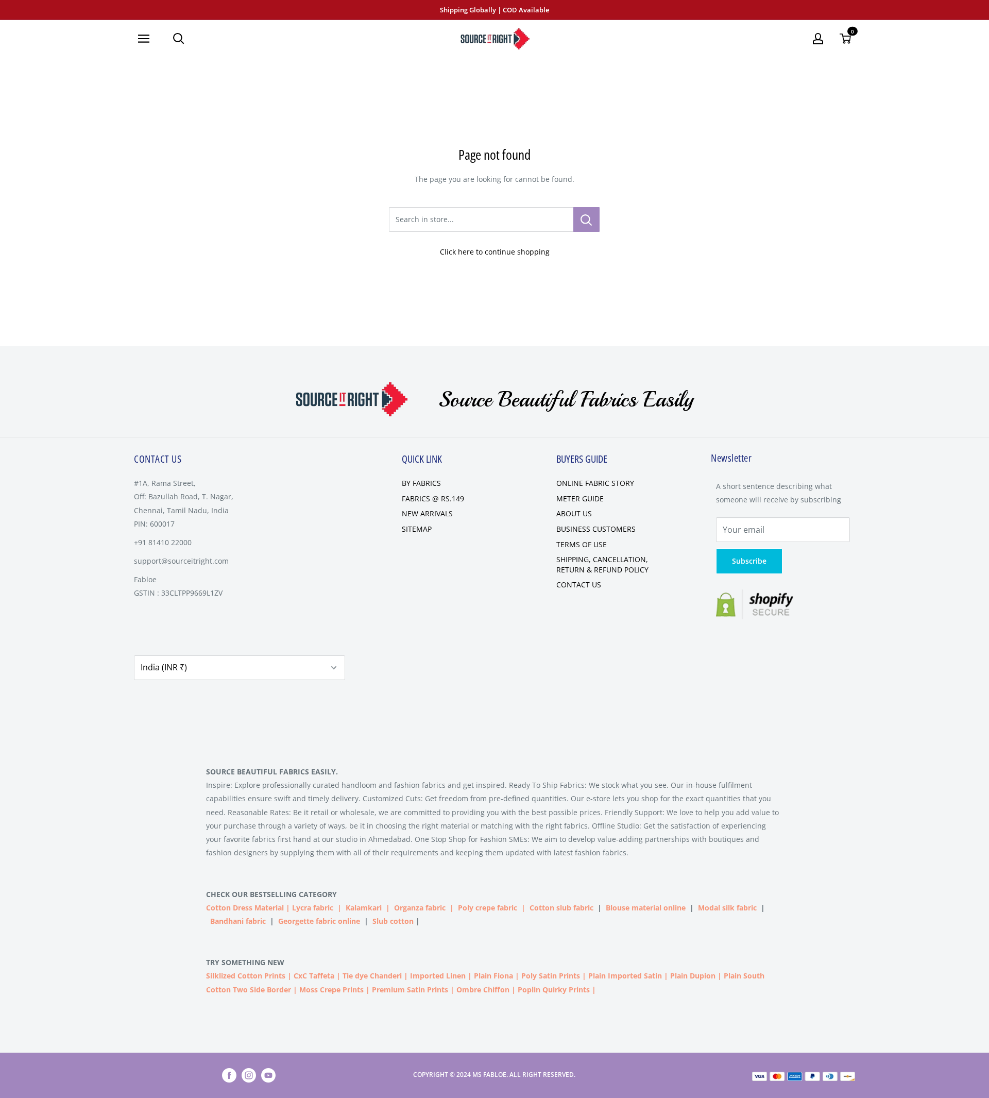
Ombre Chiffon (482, 989)
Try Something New (246, 962)
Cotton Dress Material (245, 908)
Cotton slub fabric (561, 908)
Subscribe (749, 561)
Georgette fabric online (319, 921)
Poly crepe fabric (487, 908)
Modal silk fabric (727, 908)
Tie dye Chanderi (372, 976)
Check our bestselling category (272, 894)
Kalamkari (364, 908)
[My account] (818, 38)
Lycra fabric (312, 908)
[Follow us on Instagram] (249, 1075)
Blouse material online (646, 908)
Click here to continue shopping (495, 252)
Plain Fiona (493, 976)
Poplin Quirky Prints (554, 989)
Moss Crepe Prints (331, 989)
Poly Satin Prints (550, 976)
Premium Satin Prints (410, 989)
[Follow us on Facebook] (229, 1075)
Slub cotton (393, 921)
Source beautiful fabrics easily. (272, 771)
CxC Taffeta (314, 976)
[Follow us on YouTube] (268, 1075)
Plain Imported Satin (625, 976)
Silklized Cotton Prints (245, 976)
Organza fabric (420, 908)
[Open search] (179, 38)
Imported (428, 976)
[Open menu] (147, 38)
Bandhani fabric (238, 921)
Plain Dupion (692, 976)
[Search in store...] (586, 219)
